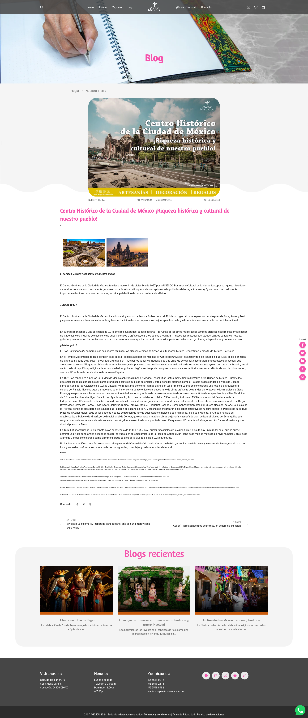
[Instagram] (216, 675)
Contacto (206, 7)
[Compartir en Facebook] (302, 345)
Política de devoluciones (210, 714)
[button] (263, 7)
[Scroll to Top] (301, 700)
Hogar (75, 91)
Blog (129, 7)
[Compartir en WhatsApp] (302, 377)
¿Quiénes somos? (186, 7)
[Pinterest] (84, 504)
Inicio (91, 7)
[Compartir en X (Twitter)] (302, 353)
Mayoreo (117, 7)
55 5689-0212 (156, 679)
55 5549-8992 (156, 687)
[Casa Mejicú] (154, 7)
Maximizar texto (164, 200)
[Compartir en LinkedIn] (302, 361)
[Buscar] (42, 7)
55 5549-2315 (156, 683)
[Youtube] (235, 675)
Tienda (103, 7)
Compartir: (66, 504)
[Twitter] (90, 504)
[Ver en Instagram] (302, 369)
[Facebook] (77, 504)
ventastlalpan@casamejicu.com (166, 691)
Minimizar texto (144, 200)
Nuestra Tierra (96, 91)
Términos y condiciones (157, 714)
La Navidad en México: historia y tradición (231, 620)
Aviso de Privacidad (184, 714)
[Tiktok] (244, 675)
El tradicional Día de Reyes (76, 620)
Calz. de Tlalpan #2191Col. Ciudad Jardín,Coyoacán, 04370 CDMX (54, 683)
